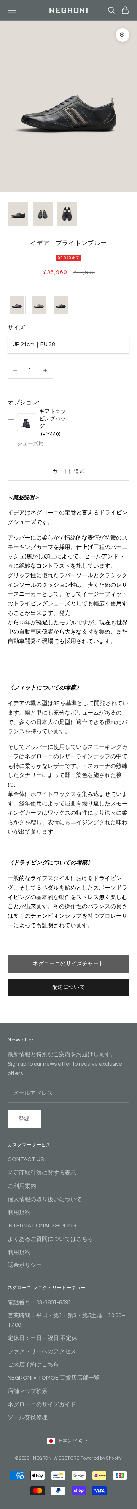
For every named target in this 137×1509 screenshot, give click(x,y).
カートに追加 (68, 471)
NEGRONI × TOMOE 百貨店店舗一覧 (54, 1378)
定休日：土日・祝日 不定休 (42, 1338)
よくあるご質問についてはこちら (50, 1239)
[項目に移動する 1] (18, 214)
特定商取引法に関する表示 (42, 1173)
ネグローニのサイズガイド (42, 1404)
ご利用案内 (22, 1186)
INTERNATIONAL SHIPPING (42, 1226)
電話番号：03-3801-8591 (39, 1302)
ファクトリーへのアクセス (42, 1352)
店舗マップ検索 (28, 1391)
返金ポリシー (25, 1265)
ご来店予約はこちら (33, 1364)
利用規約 (19, 1212)
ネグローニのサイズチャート (68, 963)
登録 (24, 1119)
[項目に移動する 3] (67, 214)
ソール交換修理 (28, 1417)
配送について (68, 987)
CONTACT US (26, 1159)
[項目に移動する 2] (42, 214)
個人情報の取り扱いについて (45, 1199)
